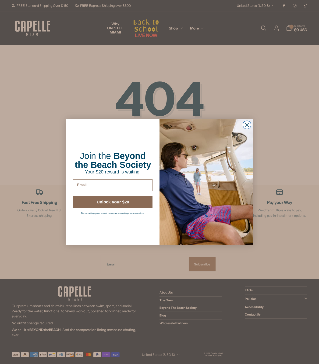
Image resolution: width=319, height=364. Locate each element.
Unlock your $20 (113, 202)
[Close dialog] (247, 125)
